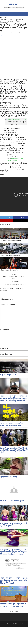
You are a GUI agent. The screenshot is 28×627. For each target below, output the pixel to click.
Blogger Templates (20, 623)
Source (2, 174)
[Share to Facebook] (5, 290)
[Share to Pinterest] (6, 290)
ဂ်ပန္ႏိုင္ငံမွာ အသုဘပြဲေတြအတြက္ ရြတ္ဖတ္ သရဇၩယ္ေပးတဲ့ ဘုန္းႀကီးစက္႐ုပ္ (13, 450)
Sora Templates (12, 623)
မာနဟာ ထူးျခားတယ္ (8, 374)
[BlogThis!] (2, 290)
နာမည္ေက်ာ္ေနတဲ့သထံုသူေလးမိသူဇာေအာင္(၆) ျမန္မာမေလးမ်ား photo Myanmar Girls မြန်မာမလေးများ (13, 552)
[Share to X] (3, 290)
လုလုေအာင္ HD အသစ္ (8, 477)
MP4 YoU (14, 4)
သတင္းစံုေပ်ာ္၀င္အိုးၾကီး (9, 32)
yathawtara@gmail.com (17, 158)
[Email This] (1, 290)
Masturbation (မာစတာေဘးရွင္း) (12, 501)
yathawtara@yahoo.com (13, 160)
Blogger (16, 611)
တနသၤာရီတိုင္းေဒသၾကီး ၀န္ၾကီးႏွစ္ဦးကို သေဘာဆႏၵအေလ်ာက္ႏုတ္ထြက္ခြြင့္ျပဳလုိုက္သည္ (14, 580)
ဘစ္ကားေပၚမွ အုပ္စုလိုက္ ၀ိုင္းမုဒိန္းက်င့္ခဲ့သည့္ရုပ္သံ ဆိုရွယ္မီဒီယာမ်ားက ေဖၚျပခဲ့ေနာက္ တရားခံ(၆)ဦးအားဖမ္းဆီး (13, 398)
